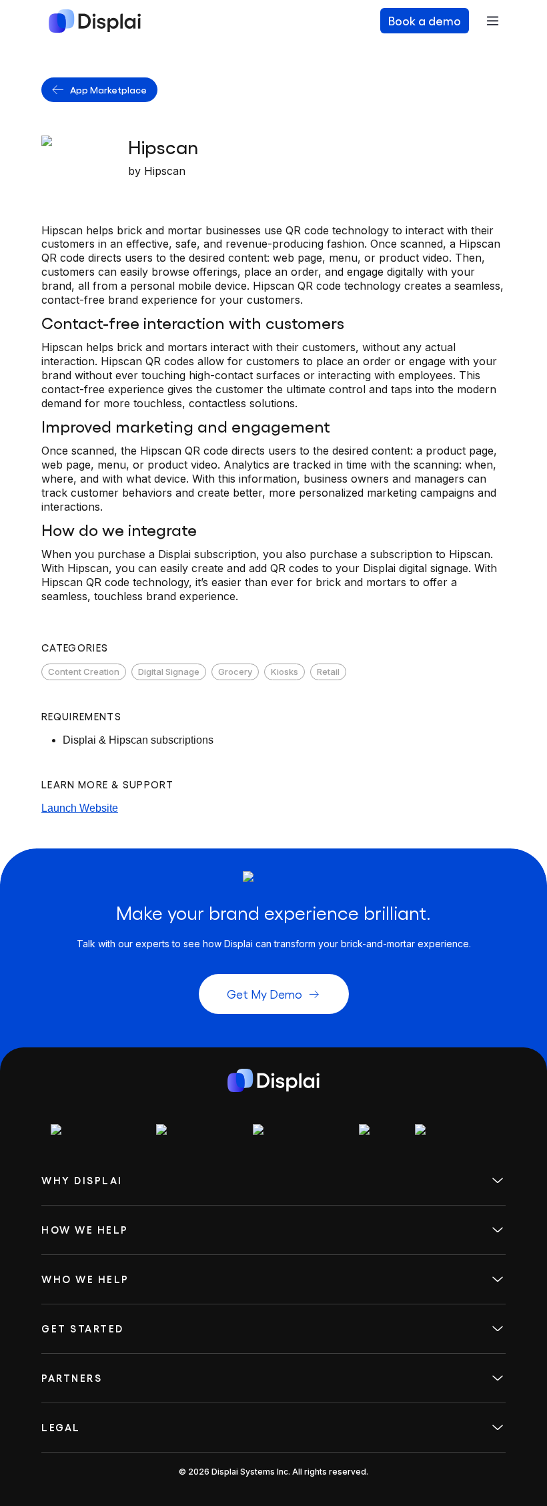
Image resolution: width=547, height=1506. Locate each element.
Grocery (235, 671)
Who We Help (85, 1279)
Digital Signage (168, 671)
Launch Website (79, 808)
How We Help (85, 1230)
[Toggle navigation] (492, 20)
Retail (328, 671)
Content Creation (83, 671)
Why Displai (82, 1181)
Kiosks (284, 671)
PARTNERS (71, 1378)
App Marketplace (108, 89)
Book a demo (424, 20)
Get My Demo (264, 994)
